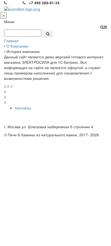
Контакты (23, 107)
